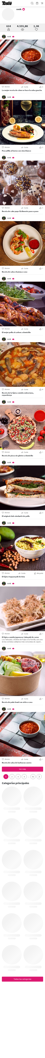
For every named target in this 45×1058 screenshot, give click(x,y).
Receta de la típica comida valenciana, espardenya (18, 394)
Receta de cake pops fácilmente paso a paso (20, 211)
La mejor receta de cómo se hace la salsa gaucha (22, 90)
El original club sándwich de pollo (16, 516)
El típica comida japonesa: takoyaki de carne (20, 637)
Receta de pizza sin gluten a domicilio (17, 456)
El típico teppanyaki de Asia (13, 577)
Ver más (22, 769)
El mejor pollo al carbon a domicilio (16, 332)
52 (33, 777)
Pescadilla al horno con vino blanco (16, 151)
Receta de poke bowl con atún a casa (17, 702)
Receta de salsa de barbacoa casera (16, 763)
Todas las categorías (22, 979)
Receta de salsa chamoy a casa (14, 272)
